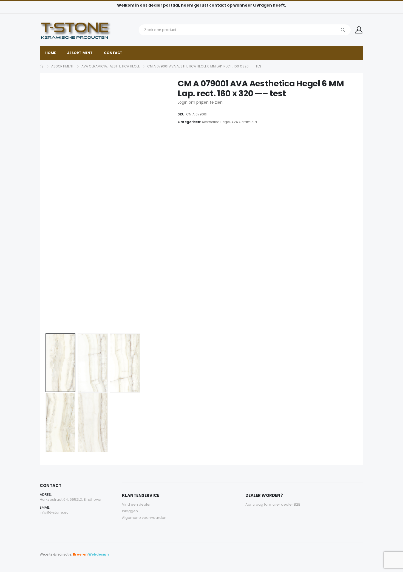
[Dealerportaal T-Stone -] (88, 30)
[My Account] (359, 29)
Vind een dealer (136, 504)
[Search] (343, 29)
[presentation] (46, 205)
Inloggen (130, 511)
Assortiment (80, 52)
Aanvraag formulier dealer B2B (272, 504)
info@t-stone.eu (54, 512)
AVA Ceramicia (244, 122)
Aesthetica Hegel (216, 122)
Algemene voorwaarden (144, 517)
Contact (113, 52)
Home (50, 52)
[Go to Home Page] (42, 66)
